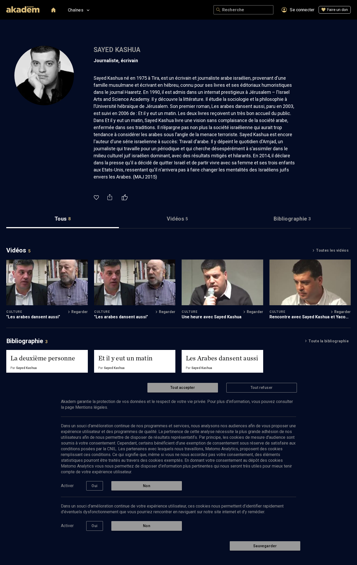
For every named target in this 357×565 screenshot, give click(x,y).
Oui (94, 486)
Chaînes (75, 10)
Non (146, 486)
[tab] (62, 218)
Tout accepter (182, 387)
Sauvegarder (265, 546)
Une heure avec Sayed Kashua (211, 316)
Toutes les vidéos (332, 250)
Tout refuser (262, 387)
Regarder (79, 312)
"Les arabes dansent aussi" (33, 316)
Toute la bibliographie (328, 341)
